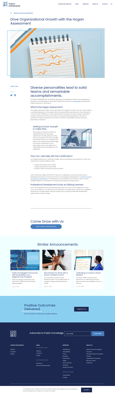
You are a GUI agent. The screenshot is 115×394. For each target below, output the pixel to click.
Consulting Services (64, 4)
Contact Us (81, 309)
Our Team (89, 352)
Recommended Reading (43, 365)
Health (64, 360)
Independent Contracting (93, 358)
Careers (88, 356)
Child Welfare (66, 352)
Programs (13, 352)
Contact (105, 4)
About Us (95, 4)
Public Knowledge (12, 4)
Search (111, 4)
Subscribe (98, 334)
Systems (12, 349)
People (12, 354)
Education (65, 356)
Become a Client (90, 360)
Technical (65, 365)
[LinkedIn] (15, 95)
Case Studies (66, 375)
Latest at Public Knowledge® (94, 349)
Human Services (67, 363)
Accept (86, 390)
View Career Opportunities (46, 226)
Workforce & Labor (68, 367)
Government (66, 358)
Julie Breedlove (77, 101)
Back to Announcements (23, 13)
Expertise (85, 4)
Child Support (66, 349)
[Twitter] (11, 95)
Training (65, 377)
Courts (64, 354)
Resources (39, 363)
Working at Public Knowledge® (94, 354)
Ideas (77, 4)
